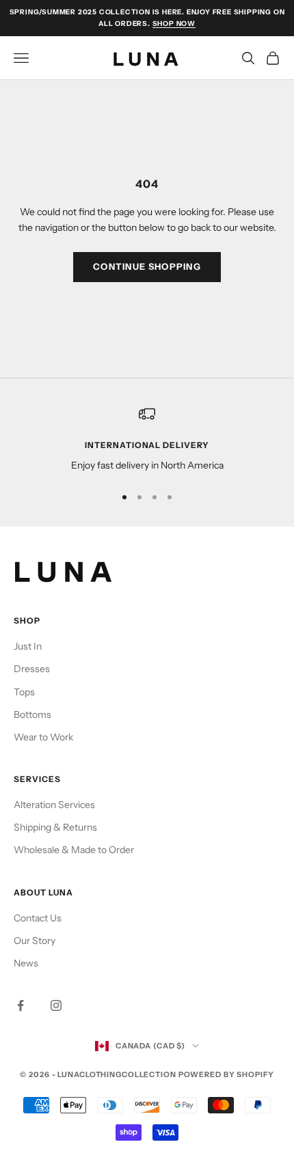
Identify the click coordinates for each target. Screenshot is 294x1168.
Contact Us (38, 918)
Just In (28, 646)
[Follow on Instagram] (56, 1005)
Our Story (34, 940)
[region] (147, 439)
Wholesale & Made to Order (74, 850)
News (26, 963)
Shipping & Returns (55, 827)
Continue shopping (147, 266)
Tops (24, 692)
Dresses (32, 669)
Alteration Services (54, 804)
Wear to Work (43, 737)
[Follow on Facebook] (20, 1005)
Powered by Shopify (226, 1074)
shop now (174, 23)
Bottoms (32, 714)
